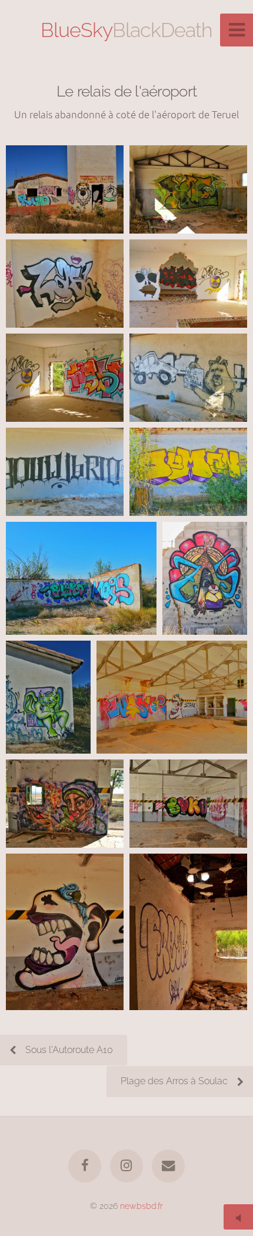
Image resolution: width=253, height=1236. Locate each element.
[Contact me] (168, 1166)
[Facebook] (84, 1166)
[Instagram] (126, 1166)
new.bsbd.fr (141, 1206)
